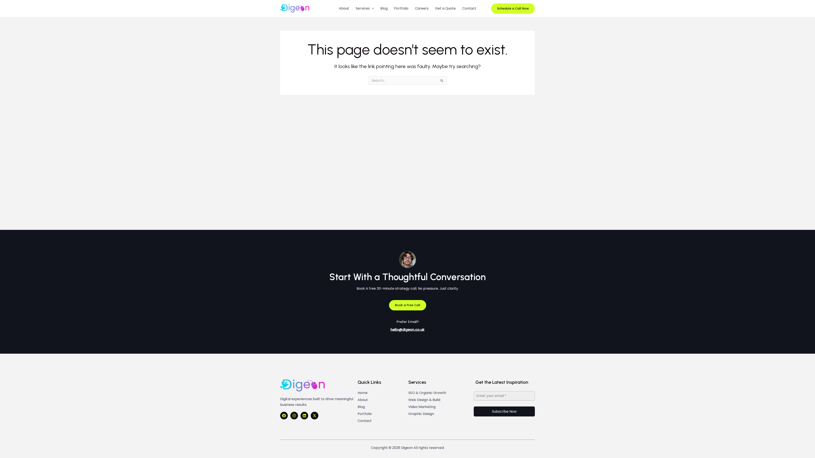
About (363, 400)
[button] (513, 8)
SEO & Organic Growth (427, 393)
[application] (372, 8)
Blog (361, 407)
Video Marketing (422, 407)
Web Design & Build (424, 400)
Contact (365, 421)
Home (363, 393)
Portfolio (365, 414)
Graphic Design (421, 414)
